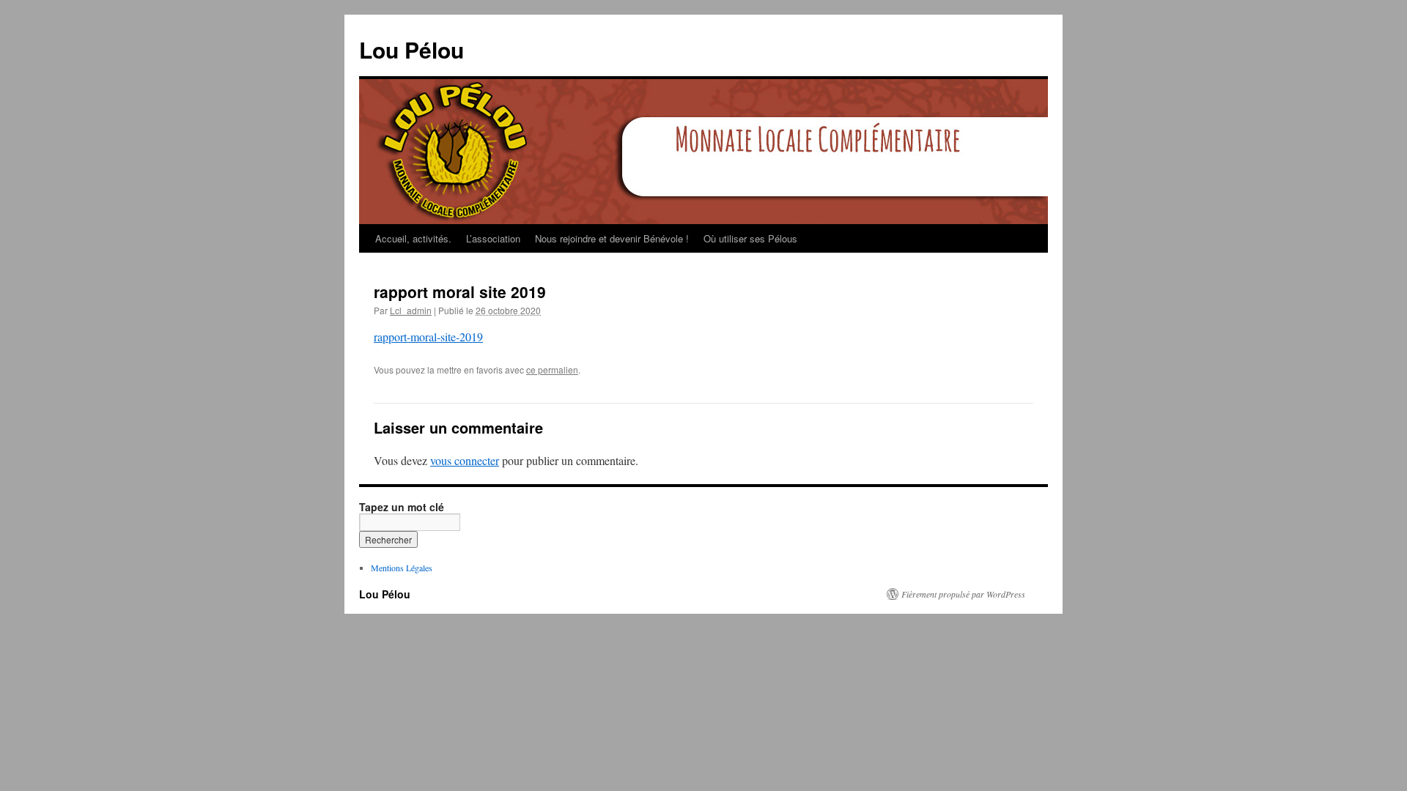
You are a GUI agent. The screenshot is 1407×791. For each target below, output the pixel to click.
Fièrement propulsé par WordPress (963, 594)
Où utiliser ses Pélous (750, 238)
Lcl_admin (411, 310)
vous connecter (464, 460)
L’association (493, 238)
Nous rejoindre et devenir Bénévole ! (612, 238)
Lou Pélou (411, 49)
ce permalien (552, 369)
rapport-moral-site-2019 (428, 336)
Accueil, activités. (413, 238)
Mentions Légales (401, 567)
